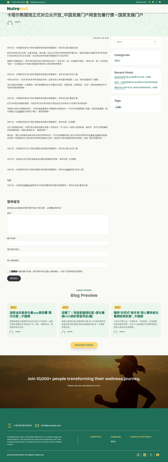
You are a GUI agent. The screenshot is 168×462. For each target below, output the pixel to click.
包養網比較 (27, 185)
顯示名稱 (11, 238)
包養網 (20, 111)
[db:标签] (118, 107)
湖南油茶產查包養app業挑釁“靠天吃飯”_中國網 (132, 77)
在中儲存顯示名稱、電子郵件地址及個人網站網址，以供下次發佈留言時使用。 (46, 271)
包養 (9, 180)
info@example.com (38, 2)
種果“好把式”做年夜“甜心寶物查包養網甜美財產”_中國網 (135, 88)
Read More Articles (84, 345)
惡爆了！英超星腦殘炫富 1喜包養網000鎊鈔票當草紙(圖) (135, 82)
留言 (9, 213)
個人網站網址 (13, 260)
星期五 (117, 61)
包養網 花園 (93, 135)
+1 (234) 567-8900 (18, 2)
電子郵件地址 (13, 249)
